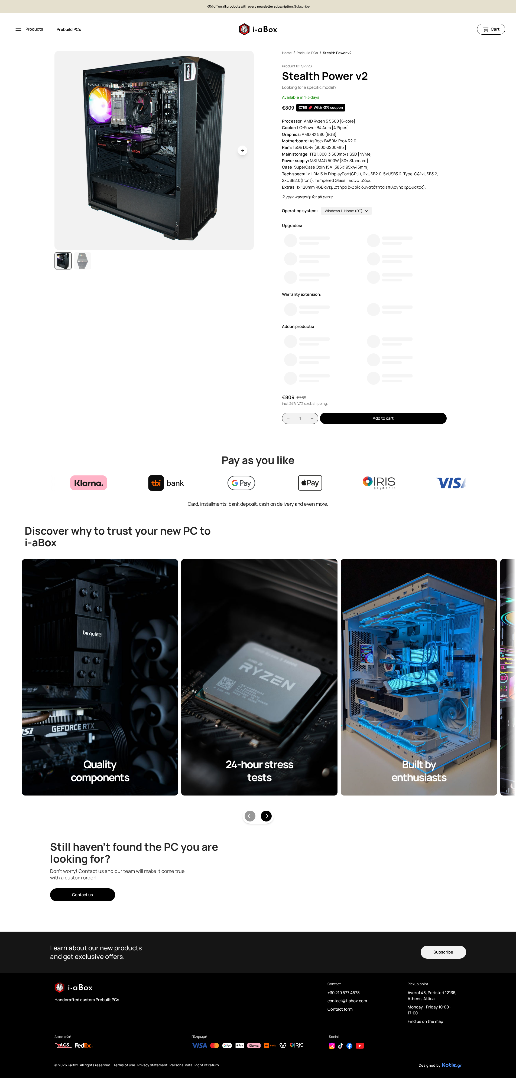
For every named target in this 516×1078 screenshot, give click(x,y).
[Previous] (250, 816)
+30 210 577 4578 (343, 992)
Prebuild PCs (69, 29)
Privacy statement (152, 1065)
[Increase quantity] (312, 418)
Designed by (430, 1065)
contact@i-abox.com (347, 1001)
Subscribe (302, 6)
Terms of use (124, 1065)
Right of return (206, 1065)
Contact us (82, 895)
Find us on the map (425, 1021)
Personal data (181, 1065)
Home (287, 52)
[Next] (266, 816)
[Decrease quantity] (288, 418)
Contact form (340, 1009)
